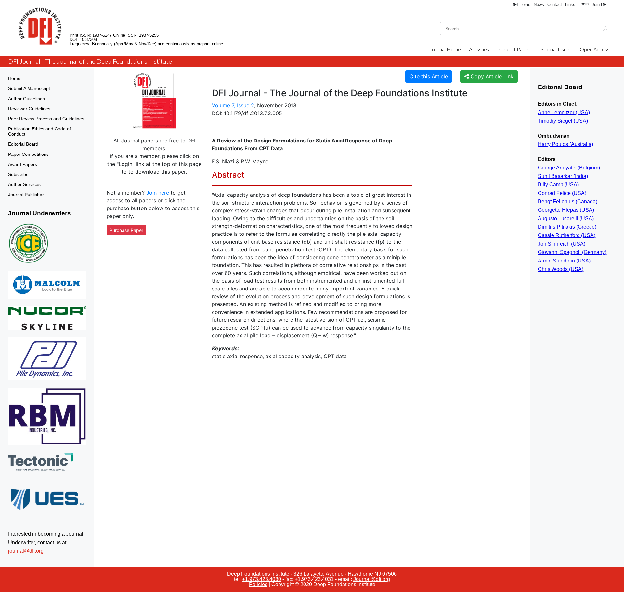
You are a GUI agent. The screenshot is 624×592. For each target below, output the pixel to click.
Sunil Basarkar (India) (563, 176)
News (539, 4)
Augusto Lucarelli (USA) (566, 218)
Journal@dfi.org (371, 579)
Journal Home (445, 49)
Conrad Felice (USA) (562, 193)
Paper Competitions (28, 154)
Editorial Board (23, 144)
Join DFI (600, 4)
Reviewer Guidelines (29, 108)
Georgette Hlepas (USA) (566, 210)
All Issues (479, 49)
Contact (554, 4)
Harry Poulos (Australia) (565, 144)
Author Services (24, 184)
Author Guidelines (26, 98)
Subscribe (18, 174)
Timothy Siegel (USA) (563, 121)
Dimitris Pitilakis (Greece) (567, 227)
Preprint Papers (515, 49)
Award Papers (22, 164)
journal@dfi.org (26, 551)
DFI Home (520, 4)
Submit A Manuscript (29, 88)
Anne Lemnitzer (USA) (564, 112)
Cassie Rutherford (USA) (566, 235)
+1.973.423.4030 (261, 579)
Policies (258, 584)
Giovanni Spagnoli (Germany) (572, 252)
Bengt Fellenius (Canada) (567, 201)
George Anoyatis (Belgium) (569, 167)
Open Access (594, 49)
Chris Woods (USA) (560, 269)
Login (583, 4)
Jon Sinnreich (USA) (561, 244)
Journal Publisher (26, 194)
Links (570, 4)
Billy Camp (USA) (558, 184)
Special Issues (556, 49)
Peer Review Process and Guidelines (46, 118)
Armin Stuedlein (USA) (564, 260)
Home (14, 78)
